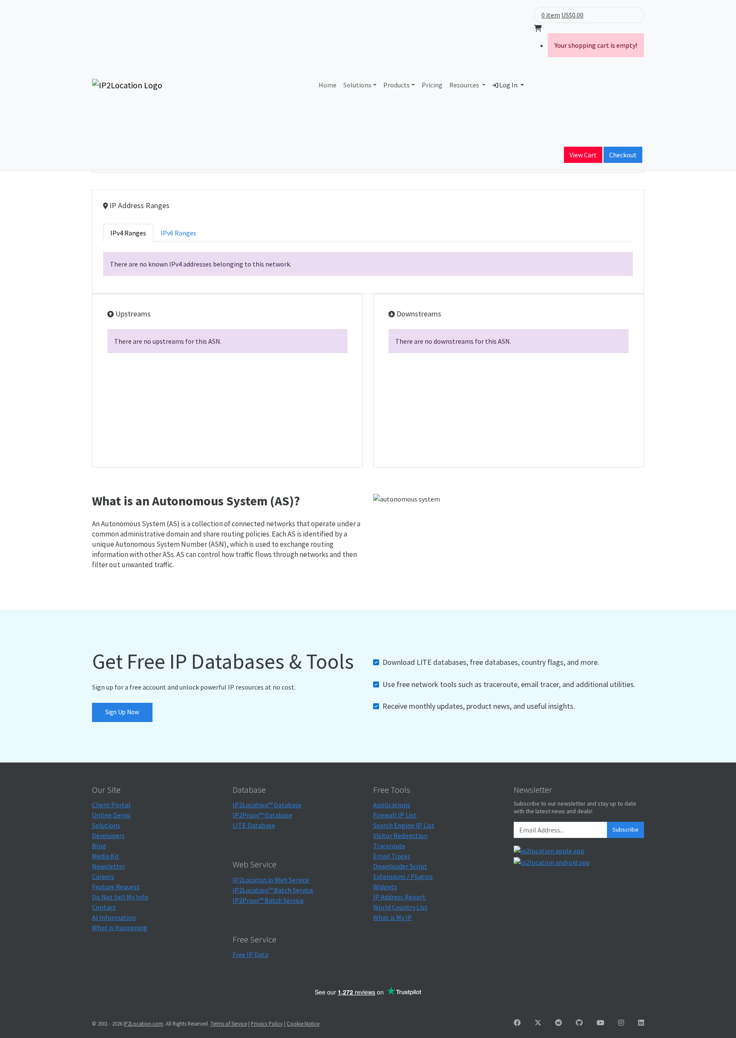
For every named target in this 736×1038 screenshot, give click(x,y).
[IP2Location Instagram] (621, 1022)
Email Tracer (391, 856)
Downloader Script (400, 866)
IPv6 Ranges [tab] (178, 233)
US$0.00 (572, 15)
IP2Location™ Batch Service (273, 890)
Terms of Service (228, 1023)
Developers (108, 835)
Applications (391, 804)
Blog (99, 845)
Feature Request (116, 886)
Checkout (623, 155)
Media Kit (105, 856)
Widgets (385, 886)
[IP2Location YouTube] (600, 1022)
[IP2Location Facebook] (517, 1022)
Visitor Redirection (400, 835)
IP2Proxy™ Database (262, 815)
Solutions (357, 85)
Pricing (432, 85)
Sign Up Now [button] (122, 712)
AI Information (114, 917)
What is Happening (119, 927)
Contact (104, 907)
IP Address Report (399, 897)
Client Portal (111, 804)
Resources (464, 85)
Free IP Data (250, 954)
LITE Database (254, 825)
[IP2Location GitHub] (579, 1022)
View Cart (583, 155)
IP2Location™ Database (267, 804)
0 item (550, 15)
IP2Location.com (143, 1023)
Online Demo (111, 815)
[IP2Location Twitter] (538, 1022)
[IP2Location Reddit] (558, 1022)
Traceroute (389, 845)
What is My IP (392, 917)
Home (327, 85)
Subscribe (625, 829)
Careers (103, 876)
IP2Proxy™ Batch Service (268, 900)
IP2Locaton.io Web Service (271, 880)
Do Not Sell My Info (120, 897)
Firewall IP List (395, 815)
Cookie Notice (303, 1023)
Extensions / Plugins (403, 876)
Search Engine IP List (403, 825)
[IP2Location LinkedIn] (641, 1022)
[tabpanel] (368, 264)
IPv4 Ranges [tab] (128, 233)
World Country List (400, 907)
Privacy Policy (267, 1023)
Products (396, 85)
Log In (508, 85)
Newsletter (108, 866)
